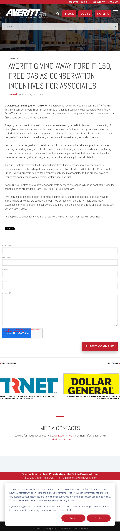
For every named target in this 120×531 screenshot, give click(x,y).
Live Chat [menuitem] (113, 2)
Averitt (14, 94)
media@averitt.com (60, 439)
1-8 (25, 477)
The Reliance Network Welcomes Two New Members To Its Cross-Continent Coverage (28, 397)
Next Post (113, 363)
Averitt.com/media (63, 435)
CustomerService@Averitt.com (80, 477)
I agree (73, 518)
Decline (98, 518)
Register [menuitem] (73, 2)
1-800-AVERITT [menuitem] (98, 2)
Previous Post (9, 363)
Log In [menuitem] (84, 2)
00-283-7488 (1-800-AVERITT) (43, 477)
